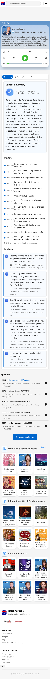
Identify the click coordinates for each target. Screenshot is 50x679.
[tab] (7, 77)
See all (43, 447)
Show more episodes (25, 437)
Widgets (5, 637)
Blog (3, 640)
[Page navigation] (45, 3)
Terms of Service (8, 657)
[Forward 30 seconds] (36, 58)
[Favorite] (7, 51)
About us (5, 660)
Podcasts (5, 23)
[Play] (25, 58)
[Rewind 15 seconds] (14, 58)
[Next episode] (45, 58)
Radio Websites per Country (12, 642)
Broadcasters (7, 634)
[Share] (4, 51)
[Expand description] (25, 47)
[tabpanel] (25, 224)
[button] (30, 52)
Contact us (6, 663)
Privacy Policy (7, 654)
